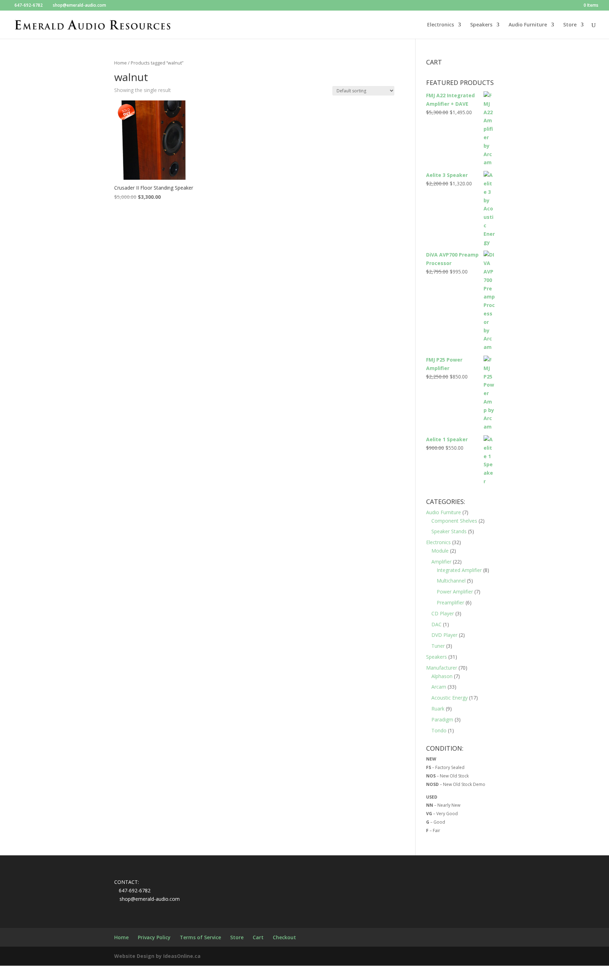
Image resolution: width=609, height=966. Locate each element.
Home (120, 63)
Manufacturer (441, 667)
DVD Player (444, 635)
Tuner (438, 645)
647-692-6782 (28, 5)
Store (570, 25)
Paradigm (442, 719)
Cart (258, 937)
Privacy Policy (154, 937)
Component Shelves (454, 520)
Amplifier (441, 561)
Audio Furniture (528, 25)
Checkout (284, 937)
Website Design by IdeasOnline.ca (157, 956)
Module (440, 550)
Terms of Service (200, 937)
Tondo (439, 730)
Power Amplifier (455, 591)
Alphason (442, 676)
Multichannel (451, 580)
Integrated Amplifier (459, 570)
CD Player (442, 613)
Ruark (437, 708)
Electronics (440, 25)
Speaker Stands (449, 531)
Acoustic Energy (449, 697)
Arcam (438, 686)
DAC (436, 624)
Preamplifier (450, 602)
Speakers (481, 25)
